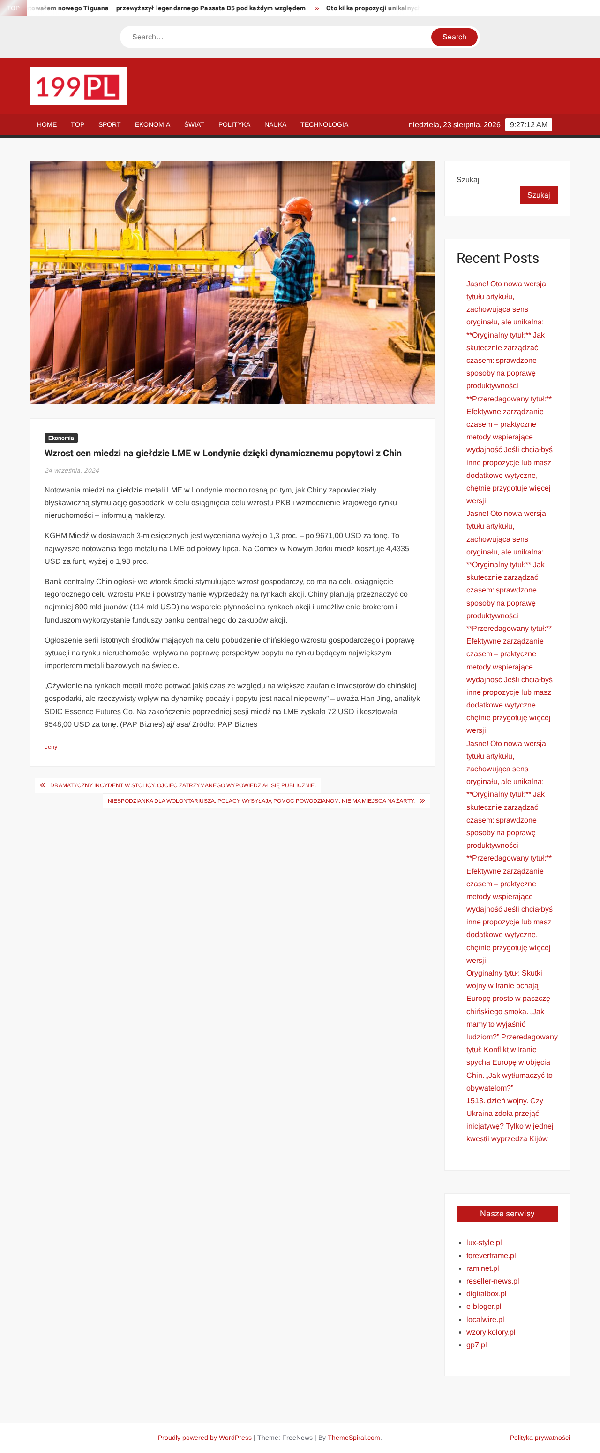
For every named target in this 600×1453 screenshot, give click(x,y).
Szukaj (468, 180)
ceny (51, 746)
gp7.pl (476, 1345)
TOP (77, 124)
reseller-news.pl (492, 1281)
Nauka (275, 124)
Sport (109, 124)
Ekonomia (152, 124)
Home (47, 124)
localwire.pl (485, 1319)
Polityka (234, 124)
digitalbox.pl (486, 1294)
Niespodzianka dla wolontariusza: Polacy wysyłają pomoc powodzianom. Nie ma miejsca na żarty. (261, 801)
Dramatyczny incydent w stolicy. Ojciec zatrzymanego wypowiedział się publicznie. (183, 785)
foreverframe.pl (491, 1256)
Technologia (324, 124)
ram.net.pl (482, 1268)
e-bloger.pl (484, 1306)
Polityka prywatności (540, 1437)
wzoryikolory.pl (491, 1332)
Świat (194, 124)
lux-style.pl (484, 1242)
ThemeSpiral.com (354, 1437)
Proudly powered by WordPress (205, 1437)
